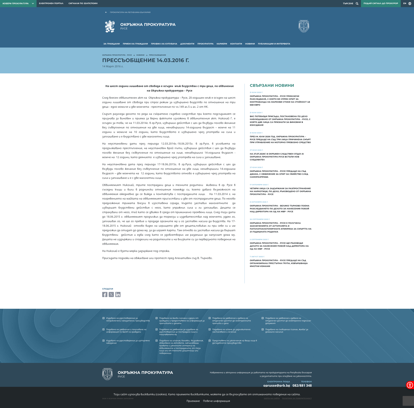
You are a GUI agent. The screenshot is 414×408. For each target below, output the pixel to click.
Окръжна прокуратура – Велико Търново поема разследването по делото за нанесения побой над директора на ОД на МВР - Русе (279, 209)
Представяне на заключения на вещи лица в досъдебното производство (234, 341)
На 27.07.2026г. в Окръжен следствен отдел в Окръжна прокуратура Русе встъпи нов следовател (277, 157)
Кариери (222, 44)
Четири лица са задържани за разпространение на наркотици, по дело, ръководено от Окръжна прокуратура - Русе (280, 191)
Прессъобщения (157, 55)
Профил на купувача (164, 44)
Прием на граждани (135, 44)
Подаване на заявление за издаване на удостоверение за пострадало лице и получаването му (178, 332)
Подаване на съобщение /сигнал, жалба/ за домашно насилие (286, 330)
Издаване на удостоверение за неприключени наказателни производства (128, 319)
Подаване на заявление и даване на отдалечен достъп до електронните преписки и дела (231, 320)
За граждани (112, 44)
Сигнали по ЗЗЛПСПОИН (83, 3)
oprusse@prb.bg (276, 385)
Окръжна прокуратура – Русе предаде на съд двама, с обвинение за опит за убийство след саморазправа (279, 174)
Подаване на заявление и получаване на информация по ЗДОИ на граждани (126, 330)
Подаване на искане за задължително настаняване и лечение (231, 330)
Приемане (193, 401)
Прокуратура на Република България (130, 12)
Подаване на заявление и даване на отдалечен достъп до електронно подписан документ (288, 320)
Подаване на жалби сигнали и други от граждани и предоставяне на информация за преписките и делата (182, 320)
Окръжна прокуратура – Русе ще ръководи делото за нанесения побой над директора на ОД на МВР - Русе (279, 246)
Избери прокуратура (16, 3)
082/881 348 (302, 385)
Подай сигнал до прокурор (381, 3)
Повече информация (216, 401)
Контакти (236, 44)
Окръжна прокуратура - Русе (117, 55)
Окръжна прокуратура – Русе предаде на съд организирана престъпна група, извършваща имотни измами (279, 263)
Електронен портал (51, 3)
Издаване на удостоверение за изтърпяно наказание (128, 341)
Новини (250, 44)
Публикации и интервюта (274, 44)
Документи (187, 44)
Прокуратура (205, 44)
